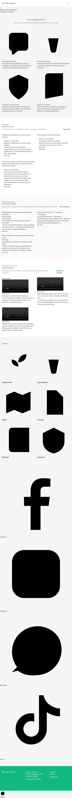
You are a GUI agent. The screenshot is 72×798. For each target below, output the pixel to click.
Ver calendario (65, 207)
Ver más (5, 231)
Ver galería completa (59, 272)
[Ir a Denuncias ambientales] (36, 10)
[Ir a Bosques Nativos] (36, 12)
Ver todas (66, 129)
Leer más (7, 156)
